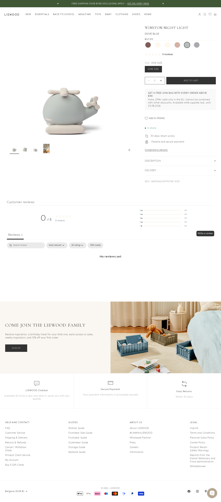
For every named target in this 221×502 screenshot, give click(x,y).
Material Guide (76, 452)
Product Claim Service (17, 455)
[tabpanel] (110, 267)
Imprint (194, 428)
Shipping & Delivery (16, 437)
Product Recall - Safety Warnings (199, 449)
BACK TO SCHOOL (64, 14)
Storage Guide (76, 447)
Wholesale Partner (140, 437)
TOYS (98, 14)
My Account (12, 460)
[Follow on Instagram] (197, 491)
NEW (28, 14)
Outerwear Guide (78, 442)
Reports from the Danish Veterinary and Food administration (202, 458)
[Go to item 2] (25, 148)
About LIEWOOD (139, 428)
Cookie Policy (197, 442)
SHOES (136, 14)
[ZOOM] (129, 150)
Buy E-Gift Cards (14, 464)
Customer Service (15, 432)
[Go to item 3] (35, 148)
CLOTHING (122, 14)
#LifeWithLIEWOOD (141, 432)
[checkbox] (95, 245)
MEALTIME (84, 14)
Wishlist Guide (76, 428)
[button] (163, 210)
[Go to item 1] (14, 148)
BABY (108, 14)
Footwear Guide (77, 437)
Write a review (205, 233)
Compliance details (156, 150)
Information (137, 452)
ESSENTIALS (42, 14)
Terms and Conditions (202, 432)
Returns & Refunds (15, 442)
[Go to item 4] (46, 148)
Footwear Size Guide (80, 432)
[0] (210, 14)
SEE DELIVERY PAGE (138, 3)
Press (133, 442)
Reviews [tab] (15, 235)
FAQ (7, 428)
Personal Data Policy (202, 437)
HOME (148, 14)
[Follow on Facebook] (189, 491)
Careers (134, 447)
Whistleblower (198, 466)
